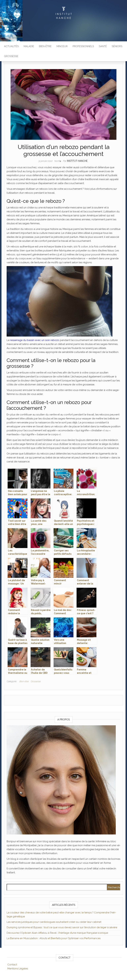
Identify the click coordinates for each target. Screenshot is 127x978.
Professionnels (83, 46)
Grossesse (11, 56)
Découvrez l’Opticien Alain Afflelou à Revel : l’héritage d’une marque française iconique (57, 932)
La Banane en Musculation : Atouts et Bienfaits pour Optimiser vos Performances (54, 938)
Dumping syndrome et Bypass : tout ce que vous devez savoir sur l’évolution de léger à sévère (62, 927)
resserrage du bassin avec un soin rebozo (34, 340)
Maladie (29, 46)
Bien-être (45, 46)
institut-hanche (77, 161)
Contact (12, 964)
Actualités (11, 46)
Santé (103, 46)
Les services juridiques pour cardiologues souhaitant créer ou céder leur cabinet (54, 921)
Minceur (62, 46)
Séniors (117, 46)
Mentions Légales (17, 968)
